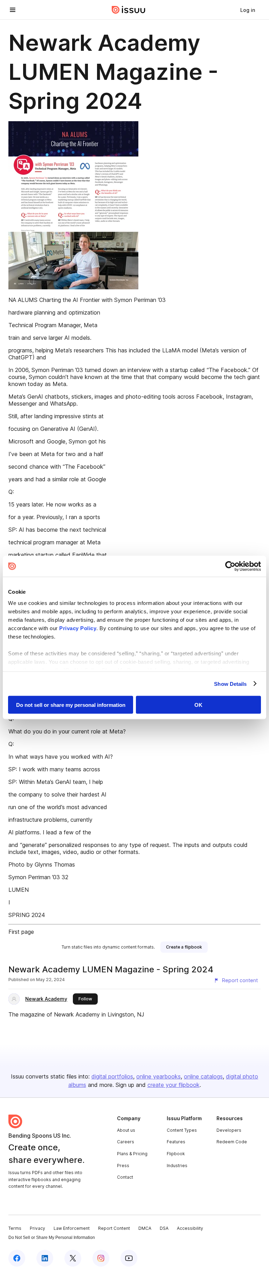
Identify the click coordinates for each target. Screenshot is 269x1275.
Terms (14, 1228)
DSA (164, 1228)
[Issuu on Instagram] (100, 1258)
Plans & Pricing (132, 1153)
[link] (248, 10)
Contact (125, 1177)
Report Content (114, 1228)
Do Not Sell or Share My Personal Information (51, 1237)
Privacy (37, 1228)
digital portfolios (112, 1076)
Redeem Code (231, 1141)
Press (123, 1165)
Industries (177, 1165)
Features (176, 1141)
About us (126, 1130)
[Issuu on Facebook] (16, 1258)
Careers (125, 1141)
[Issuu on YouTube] (128, 1258)
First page (21, 931)
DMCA (144, 1228)
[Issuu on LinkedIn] (44, 1258)
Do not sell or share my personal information (70, 705)
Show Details (230, 684)
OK (198, 705)
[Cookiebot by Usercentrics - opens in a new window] (230, 566)
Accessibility (190, 1228)
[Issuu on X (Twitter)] (72, 1258)
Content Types (182, 1130)
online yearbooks (158, 1076)
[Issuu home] (128, 10)
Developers (228, 1130)
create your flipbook (173, 1084)
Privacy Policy (77, 628)
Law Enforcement (72, 1228)
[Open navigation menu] (13, 10)
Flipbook (176, 1153)
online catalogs (203, 1076)
